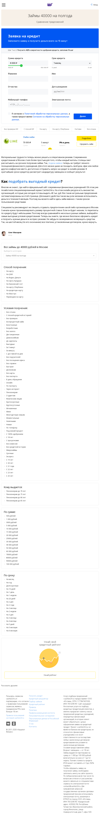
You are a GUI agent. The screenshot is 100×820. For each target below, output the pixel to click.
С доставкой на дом (14, 354)
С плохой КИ (29, 129)
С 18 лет (9, 437)
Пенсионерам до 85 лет (16, 500)
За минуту (10, 350)
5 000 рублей (11, 525)
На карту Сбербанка (60, 129)
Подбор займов (35, 701)
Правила (32, 707)
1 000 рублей (11, 519)
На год (9, 582)
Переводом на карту (14, 297)
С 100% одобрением (14, 434)
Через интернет (12, 389)
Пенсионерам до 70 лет (16, 491)
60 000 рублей (12, 551)
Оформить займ (86, 144)
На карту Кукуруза (13, 281)
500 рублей (10, 516)
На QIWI (9, 274)
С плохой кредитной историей (18, 315)
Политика (33, 710)
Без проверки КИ (11, 129)
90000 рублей (11, 561)
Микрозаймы (11, 450)
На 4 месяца (11, 621)
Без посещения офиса (15, 360)
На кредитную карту (14, 290)
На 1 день (10, 592)
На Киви (78, 129)
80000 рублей (11, 557)
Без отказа (91, 129)
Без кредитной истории (16, 447)
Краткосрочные (12, 402)
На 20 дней (10, 598)
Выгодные (10, 344)
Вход (95, 5)
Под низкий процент (14, 431)
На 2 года (10, 605)
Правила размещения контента (42, 713)
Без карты (10, 373)
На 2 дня (9, 602)
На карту (43, 129)
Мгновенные (11, 408)
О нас (31, 724)
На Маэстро (11, 293)
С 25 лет (9, 476)
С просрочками (12, 440)
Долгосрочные (12, 586)
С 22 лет (9, 469)
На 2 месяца (11, 608)
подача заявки (55, 163)
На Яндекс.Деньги (13, 277)
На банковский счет (14, 284)
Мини (8, 411)
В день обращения (14, 379)
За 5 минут (10, 347)
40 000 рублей (12, 545)
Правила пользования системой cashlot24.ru (15, 716)
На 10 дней (10, 589)
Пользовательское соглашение (42, 716)
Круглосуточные (13, 405)
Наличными (11, 421)
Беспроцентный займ (15, 322)
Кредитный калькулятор (38, 699)
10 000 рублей (12, 529)
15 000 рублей (12, 532)
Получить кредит (36, 696)
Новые (9, 424)
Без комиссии (11, 444)
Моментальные (12, 418)
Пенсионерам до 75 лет (16, 494)
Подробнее (86, 138)
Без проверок (12, 318)
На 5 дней (10, 624)
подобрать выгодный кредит (35, 181)
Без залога (10, 331)
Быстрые (10, 366)
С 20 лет (9, 463)
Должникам (11, 370)
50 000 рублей (12, 548)
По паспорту (11, 386)
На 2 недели (11, 611)
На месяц (10, 579)
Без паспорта (11, 376)
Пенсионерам (11, 392)
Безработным (12, 328)
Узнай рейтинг (50, 675)
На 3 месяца (11, 618)
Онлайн (9, 382)
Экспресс (10, 456)
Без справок (11, 363)
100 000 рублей (12, 564)
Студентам (10, 395)
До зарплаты (11, 341)
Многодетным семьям (15, 415)
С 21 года (10, 466)
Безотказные (11, 325)
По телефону (11, 427)
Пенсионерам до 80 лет (16, 497)
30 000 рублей (12, 541)
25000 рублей (11, 538)
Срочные (10, 453)
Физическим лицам (14, 399)
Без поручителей (13, 357)
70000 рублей (11, 554)
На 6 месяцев (11, 630)
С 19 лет (9, 460)
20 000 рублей (12, 535)
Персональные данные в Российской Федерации (44, 719)
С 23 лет (9, 472)
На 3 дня (9, 614)
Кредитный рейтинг (37, 704)
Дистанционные (12, 334)
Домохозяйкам (12, 337)
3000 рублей (11, 522)
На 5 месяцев (11, 627)
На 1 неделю (11, 595)
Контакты (33, 726)
